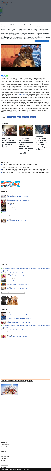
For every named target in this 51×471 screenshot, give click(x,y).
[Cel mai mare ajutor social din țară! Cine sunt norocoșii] (3, 221)
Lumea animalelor (5, 444)
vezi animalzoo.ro (23, 94)
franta (18, 117)
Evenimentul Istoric (5, 458)
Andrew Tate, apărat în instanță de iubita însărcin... (18, 204)
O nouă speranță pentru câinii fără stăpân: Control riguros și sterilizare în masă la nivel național (23, 170)
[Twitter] (4, 76)
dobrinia (14, 117)
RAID (23, 117)
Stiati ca (2, 449)
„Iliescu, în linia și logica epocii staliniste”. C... (17, 209)
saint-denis (32, 117)
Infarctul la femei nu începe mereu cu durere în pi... (18, 275)
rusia (27, 117)
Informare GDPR (21, 469)
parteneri (7, 26)
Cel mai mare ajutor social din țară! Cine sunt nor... (18, 220)
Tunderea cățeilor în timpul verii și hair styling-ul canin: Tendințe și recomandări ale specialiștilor (23, 166)
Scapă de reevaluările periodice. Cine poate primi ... (18, 196)
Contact (27, 469)
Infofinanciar (3, 460)
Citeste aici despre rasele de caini (13, 293)
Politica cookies (12, 469)
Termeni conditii (4, 469)
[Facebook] (2, 76)
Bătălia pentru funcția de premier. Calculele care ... (18, 284)
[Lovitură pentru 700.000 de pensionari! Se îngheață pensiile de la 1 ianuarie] (3, 314)
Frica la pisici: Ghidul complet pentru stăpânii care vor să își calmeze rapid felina (19, 164)
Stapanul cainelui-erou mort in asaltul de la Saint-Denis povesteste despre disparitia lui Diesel (42, 142)
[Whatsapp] (7, 76)
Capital (2, 454)
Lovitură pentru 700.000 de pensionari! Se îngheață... (18, 314)
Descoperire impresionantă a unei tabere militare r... (18, 280)
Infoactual (3, 462)
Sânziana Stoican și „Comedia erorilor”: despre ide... (12, 272)
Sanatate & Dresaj (5, 446)
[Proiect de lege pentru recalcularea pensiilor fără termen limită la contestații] (3, 289)
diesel (8, 117)
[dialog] (25, 33)
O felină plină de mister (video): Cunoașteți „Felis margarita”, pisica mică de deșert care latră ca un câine (25, 169)
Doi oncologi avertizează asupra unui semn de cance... (19, 318)
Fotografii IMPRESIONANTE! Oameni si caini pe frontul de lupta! (9, 143)
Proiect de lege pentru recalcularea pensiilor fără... (18, 288)
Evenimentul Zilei (5, 456)
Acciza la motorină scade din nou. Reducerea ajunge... (19, 200)
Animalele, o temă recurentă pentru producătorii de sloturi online (16, 167)
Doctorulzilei (3, 467)
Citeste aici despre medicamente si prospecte (17, 381)
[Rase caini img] (9, 304)
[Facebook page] (10, 187)
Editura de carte (4, 465)
